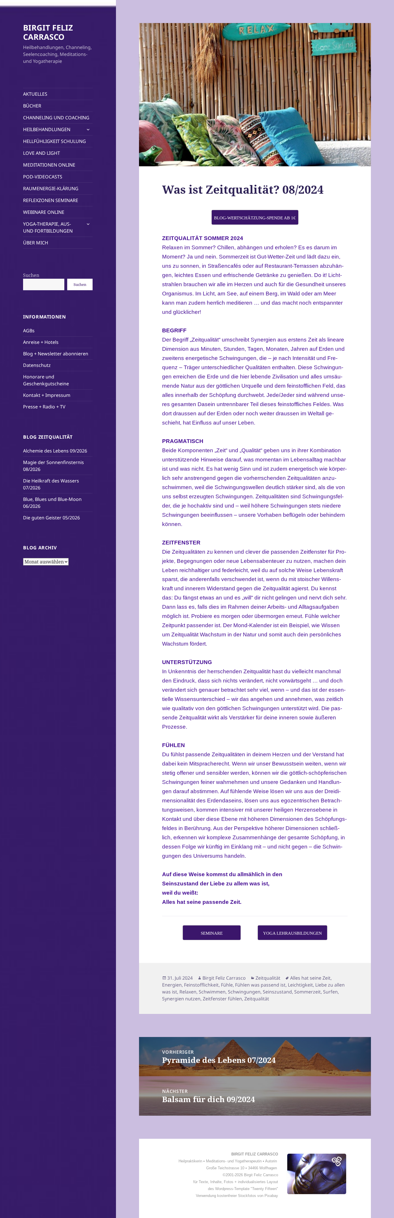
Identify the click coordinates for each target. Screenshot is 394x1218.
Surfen (330, 992)
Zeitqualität (268, 978)
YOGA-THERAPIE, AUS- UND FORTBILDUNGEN (48, 227)
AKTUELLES (35, 94)
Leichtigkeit (300, 985)
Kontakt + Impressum (46, 395)
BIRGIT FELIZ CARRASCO (48, 32)
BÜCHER (32, 106)
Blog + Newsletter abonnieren (55, 353)
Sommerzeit (307, 992)
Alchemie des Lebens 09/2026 (55, 451)
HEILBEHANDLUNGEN (46, 129)
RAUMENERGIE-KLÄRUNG (50, 188)
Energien (172, 985)
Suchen (31, 275)
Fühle (227, 985)
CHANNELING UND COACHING (56, 117)
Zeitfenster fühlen (222, 998)
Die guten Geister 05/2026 (51, 517)
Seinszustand (277, 992)
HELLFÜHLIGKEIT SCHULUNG (54, 141)
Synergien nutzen (181, 998)
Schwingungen (244, 992)
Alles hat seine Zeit (310, 978)
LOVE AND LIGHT (41, 153)
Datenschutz (37, 365)
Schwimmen (212, 992)
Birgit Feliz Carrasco (224, 978)
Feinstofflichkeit (201, 985)
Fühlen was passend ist (260, 985)
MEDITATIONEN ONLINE (49, 165)
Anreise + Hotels (41, 342)
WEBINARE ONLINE (43, 212)
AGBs (29, 330)
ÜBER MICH (35, 243)
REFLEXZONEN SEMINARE (50, 200)
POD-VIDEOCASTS (42, 177)
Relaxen (187, 992)
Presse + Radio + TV (44, 407)
